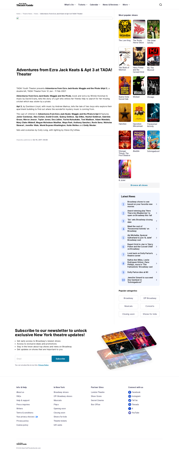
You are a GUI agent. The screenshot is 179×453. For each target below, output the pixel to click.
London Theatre (97, 392)
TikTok (135, 400)
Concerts (150, 306)
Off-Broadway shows (63, 396)
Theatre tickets (60, 421)
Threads (135, 404)
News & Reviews (110, 5)
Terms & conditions (24, 413)
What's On (69, 5)
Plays (56, 404)
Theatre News (27, 14)
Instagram (136, 396)
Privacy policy (22, 421)
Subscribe (60, 359)
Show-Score (96, 396)
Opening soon (60, 408)
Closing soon (128, 314)
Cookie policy (22, 425)
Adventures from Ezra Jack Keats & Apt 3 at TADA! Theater (61, 14)
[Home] (24, 5)
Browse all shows (139, 185)
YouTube (135, 413)
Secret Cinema (97, 400)
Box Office (95, 404)
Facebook (136, 392)
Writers (19, 408)
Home (18, 14)
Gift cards (58, 425)
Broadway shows (61, 392)
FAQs (18, 396)
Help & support (22, 400)
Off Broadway (149, 298)
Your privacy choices (25, 417)
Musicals (128, 306)
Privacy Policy (43, 365)
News (36, 14)
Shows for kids (150, 314)
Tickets (81, 5)
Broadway (128, 298)
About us (20, 392)
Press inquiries (23, 404)
